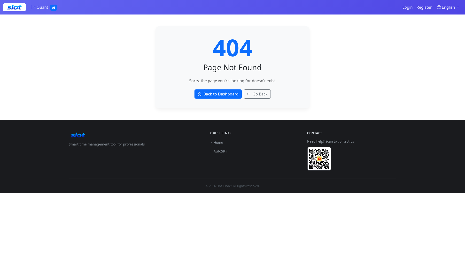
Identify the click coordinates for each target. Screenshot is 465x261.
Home (218, 142)
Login (408, 7)
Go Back (260, 94)
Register (424, 7)
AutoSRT (220, 151)
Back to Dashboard (221, 94)
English (448, 7)
